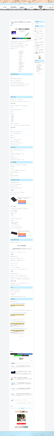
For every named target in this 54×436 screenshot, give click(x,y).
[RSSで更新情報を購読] (22, 358)
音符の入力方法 (38, 66)
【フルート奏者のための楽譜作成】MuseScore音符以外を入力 (18, 303)
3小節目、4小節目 (21, 69)
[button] (29, 38)
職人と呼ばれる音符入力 (21, 52)
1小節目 (20, 67)
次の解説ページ (20, 71)
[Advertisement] (27, 15)
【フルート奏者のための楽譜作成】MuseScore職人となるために (18, 321)
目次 (38, 64)
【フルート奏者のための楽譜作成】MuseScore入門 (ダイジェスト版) (19, 328)
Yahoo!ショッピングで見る (22, 203)
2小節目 (20, 68)
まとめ (19, 70)
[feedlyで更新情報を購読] (21, 358)
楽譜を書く (11, 351)
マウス (20, 57)
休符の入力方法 (20, 59)
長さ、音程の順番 (21, 62)
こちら (27, 41)
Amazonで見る (22, 200)
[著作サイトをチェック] (20, 358)
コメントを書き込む (21, 408)
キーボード (21, 58)
